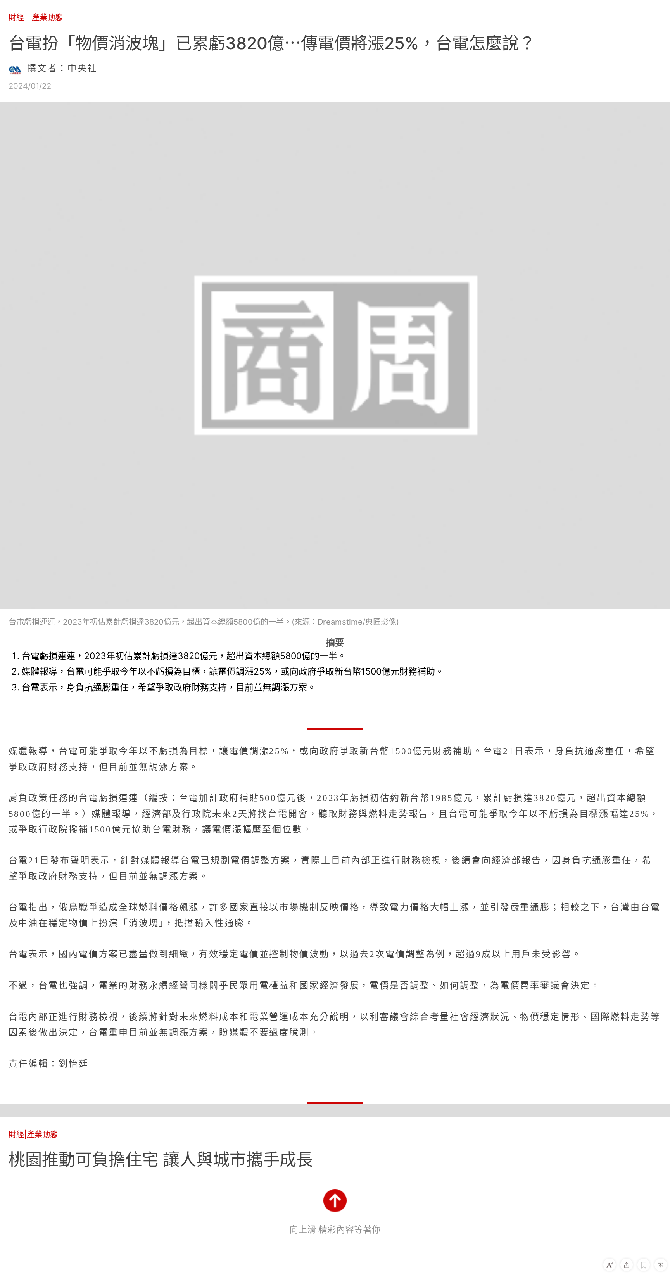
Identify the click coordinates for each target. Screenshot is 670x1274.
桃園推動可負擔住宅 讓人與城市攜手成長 (161, 1159)
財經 (16, 17)
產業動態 (47, 17)
